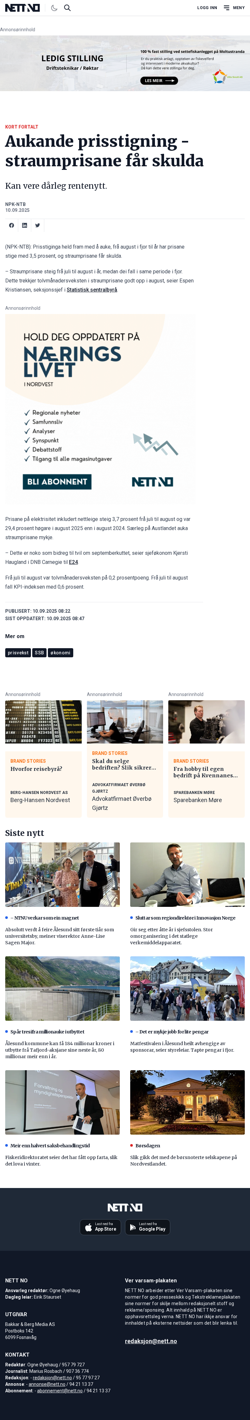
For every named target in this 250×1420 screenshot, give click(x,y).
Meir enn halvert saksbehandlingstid (50, 1146)
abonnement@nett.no (60, 1390)
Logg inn (207, 8)
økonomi (60, 652)
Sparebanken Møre (198, 800)
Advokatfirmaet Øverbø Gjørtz (121, 803)
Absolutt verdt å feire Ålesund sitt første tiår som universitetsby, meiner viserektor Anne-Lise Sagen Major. (59, 936)
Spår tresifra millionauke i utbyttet (47, 1032)
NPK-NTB (15, 204)
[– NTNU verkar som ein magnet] (62, 874)
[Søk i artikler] (67, 8)
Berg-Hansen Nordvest (40, 800)
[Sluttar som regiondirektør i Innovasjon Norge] (187, 874)
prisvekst (18, 652)
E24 (73, 562)
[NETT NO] (27, 8)
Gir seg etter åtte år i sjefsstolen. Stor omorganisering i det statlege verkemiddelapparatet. (171, 936)
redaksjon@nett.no (52, 1377)
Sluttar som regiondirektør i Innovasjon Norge (185, 918)
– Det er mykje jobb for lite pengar (172, 1032)
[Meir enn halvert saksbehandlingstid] (62, 1102)
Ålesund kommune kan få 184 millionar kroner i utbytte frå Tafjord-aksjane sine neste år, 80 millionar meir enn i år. (59, 1050)
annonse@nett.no (47, 1384)
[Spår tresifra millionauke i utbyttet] (62, 988)
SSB (39, 652)
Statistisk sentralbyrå (92, 290)
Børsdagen (147, 1146)
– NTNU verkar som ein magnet (44, 918)
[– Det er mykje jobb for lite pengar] (187, 988)
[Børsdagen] (187, 1102)
